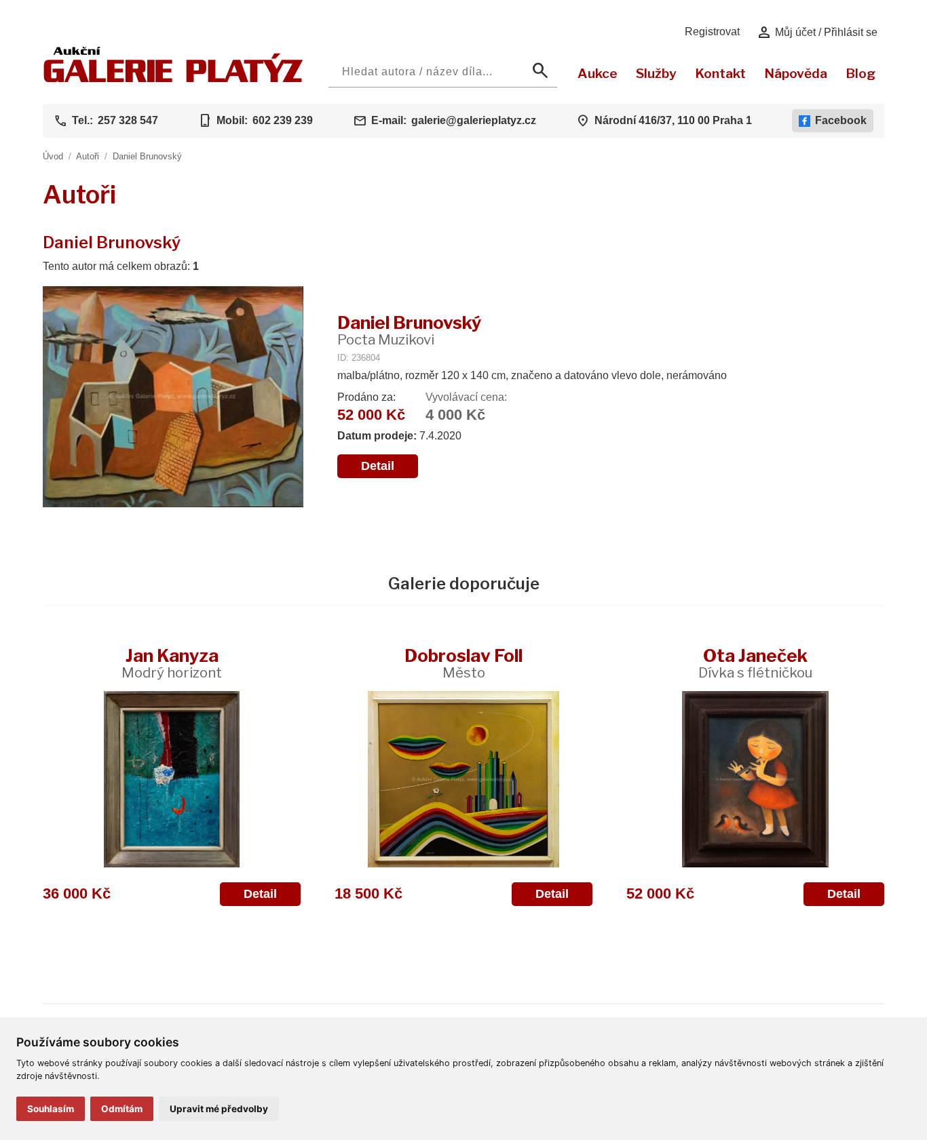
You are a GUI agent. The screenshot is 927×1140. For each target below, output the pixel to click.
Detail (377, 466)
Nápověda (795, 73)
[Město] (463, 779)
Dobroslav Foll (463, 663)
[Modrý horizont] (172, 779)
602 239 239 (282, 120)
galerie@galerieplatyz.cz (473, 120)
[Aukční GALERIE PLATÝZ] (173, 79)
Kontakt (720, 73)
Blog (860, 73)
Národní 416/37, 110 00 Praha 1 (673, 120)
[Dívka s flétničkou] (755, 779)
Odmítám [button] (122, 1108)
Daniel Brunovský (147, 156)
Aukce (598, 73)
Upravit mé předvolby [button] (219, 1108)
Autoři (87, 156)
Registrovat (712, 31)
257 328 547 (128, 120)
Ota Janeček (755, 663)
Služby (656, 73)
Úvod (53, 156)
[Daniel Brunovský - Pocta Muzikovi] (173, 398)
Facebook (841, 120)
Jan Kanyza (171, 663)
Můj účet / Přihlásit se (816, 32)
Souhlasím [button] (50, 1108)
